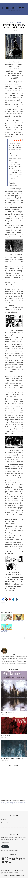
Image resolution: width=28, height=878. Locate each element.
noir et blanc (9, 639)
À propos (16, 872)
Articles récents (4, 870)
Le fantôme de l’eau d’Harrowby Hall (12, 758)
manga (3, 639)
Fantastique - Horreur (14, 22)
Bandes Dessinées (19, 870)
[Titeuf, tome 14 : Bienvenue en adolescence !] (6, 627)
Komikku (12, 638)
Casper (5, 643)
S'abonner (5, 846)
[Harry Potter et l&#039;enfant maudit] (18, 617)
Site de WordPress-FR (6, 829)
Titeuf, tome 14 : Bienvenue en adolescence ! (5, 632)
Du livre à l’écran (10, 872)
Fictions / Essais (11, 870)
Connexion (3, 819)
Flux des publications (6, 822)
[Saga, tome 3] (6, 617)
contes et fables (5, 638)
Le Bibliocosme (14, 7)
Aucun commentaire (22, 643)
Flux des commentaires (6, 826)
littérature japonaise (20, 638)
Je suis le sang (5, 735)
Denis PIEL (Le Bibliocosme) (18, 875)
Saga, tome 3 (4, 620)
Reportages (3, 872)
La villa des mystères (7, 713)
